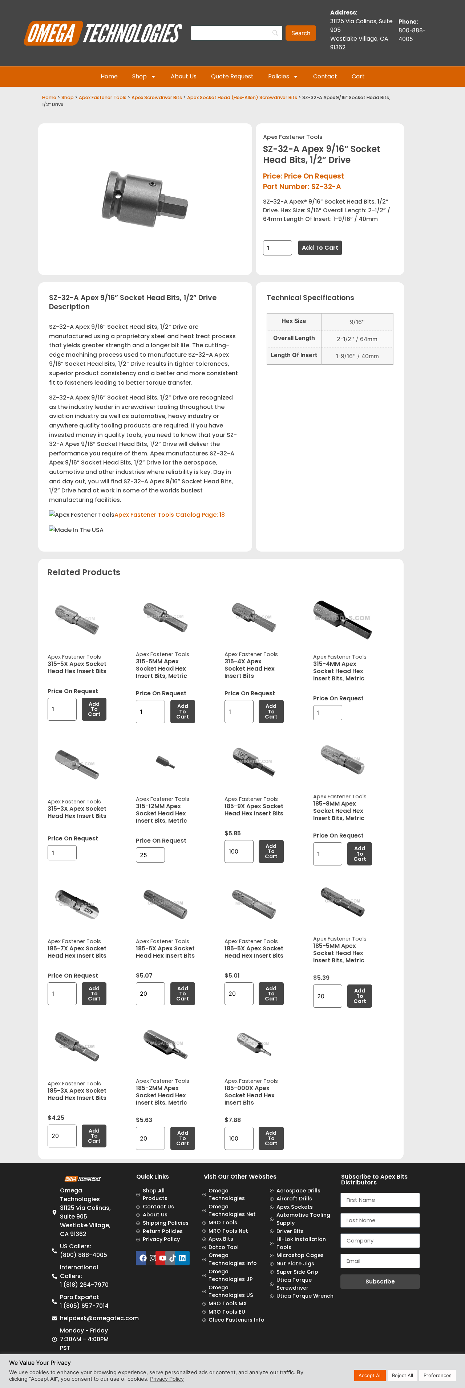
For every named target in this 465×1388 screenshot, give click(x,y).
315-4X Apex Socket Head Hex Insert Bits (250, 668)
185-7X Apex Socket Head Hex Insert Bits (77, 952)
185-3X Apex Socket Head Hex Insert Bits (77, 1094)
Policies (278, 76)
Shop (139, 76)
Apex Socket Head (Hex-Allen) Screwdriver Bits (242, 97)
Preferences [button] (438, 1375)
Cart (358, 76)
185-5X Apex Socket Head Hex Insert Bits (254, 952)
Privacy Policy (167, 1379)
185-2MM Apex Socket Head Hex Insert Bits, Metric (161, 1095)
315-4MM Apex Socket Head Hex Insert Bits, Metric (338, 671)
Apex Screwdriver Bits (157, 97)
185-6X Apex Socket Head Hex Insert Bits (165, 952)
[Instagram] (153, 1258)
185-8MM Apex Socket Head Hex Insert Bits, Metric (338, 810)
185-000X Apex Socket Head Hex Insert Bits (250, 1095)
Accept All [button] (370, 1375)
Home (109, 76)
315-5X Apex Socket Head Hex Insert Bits (77, 667)
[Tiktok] (172, 1258)
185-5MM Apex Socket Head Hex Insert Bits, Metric (338, 953)
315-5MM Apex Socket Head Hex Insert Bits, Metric (161, 668)
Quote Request (232, 76)
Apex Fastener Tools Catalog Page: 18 (169, 515)
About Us (184, 76)
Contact (325, 76)
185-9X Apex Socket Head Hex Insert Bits (254, 810)
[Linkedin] (182, 1258)
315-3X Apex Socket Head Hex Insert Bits (77, 812)
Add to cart (320, 247)
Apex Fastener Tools (102, 97)
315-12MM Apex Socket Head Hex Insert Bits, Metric (161, 813)
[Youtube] (162, 1258)
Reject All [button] (402, 1375)
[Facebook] (143, 1258)
